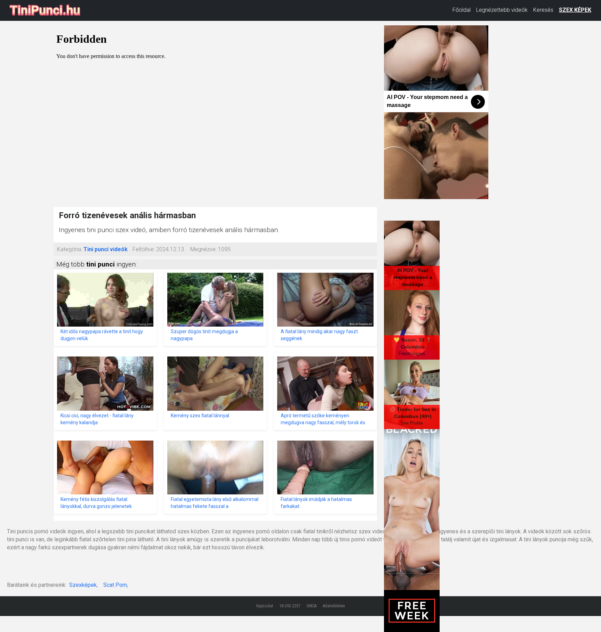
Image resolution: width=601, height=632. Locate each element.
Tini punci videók (105, 249)
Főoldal (461, 10)
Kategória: (69, 249)
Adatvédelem (334, 606)
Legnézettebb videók (502, 10)
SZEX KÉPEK (575, 10)
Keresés (543, 10)
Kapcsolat (264, 606)
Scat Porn (115, 585)
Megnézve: (203, 249)
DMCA (311, 606)
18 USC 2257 (289, 606)
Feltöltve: (144, 249)
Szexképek (83, 585)
